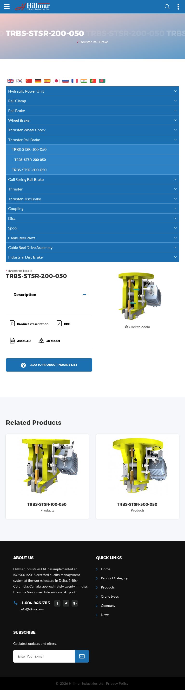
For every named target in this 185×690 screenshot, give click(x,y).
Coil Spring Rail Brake (26, 179)
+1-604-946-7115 (35, 603)
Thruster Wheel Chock (27, 129)
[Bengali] (102, 81)
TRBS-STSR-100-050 (29, 149)
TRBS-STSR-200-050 (30, 160)
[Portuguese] (93, 81)
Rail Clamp (17, 100)
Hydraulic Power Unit (26, 91)
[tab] (49, 294)
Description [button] (24, 294)
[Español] (47, 81)
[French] (74, 81)
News (105, 615)
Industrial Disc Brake (25, 257)
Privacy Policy (117, 683)
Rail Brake (16, 110)
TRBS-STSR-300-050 (29, 169)
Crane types (110, 596)
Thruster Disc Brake (24, 198)
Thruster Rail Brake (93, 42)
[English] (10, 81)
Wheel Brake (18, 120)
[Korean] (19, 81)
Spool (13, 228)
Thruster (15, 189)
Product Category (114, 578)
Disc (11, 218)
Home (105, 569)
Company (108, 605)
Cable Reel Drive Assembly (30, 247)
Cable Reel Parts (21, 237)
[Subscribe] (82, 656)
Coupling (15, 208)
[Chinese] (29, 81)
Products (108, 587)
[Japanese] (56, 81)
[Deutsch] (38, 81)
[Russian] (65, 81)
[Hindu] (83, 81)
